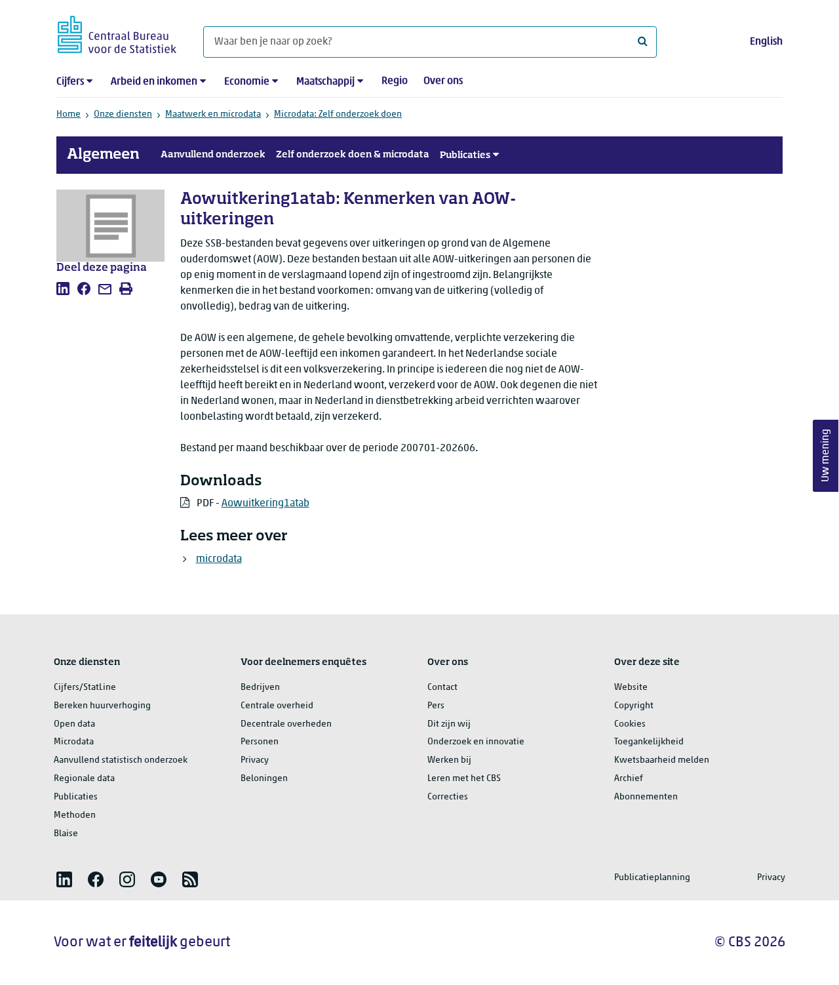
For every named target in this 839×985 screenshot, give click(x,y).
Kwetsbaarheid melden (661, 760)
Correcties (447, 797)
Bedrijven (260, 687)
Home (68, 114)
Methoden (75, 815)
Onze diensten (123, 114)
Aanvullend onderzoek (213, 154)
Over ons (443, 81)
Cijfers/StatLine (85, 687)
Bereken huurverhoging (102, 706)
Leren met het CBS (464, 778)
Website (631, 687)
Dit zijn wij (449, 724)
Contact (442, 687)
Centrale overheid (277, 706)
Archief (628, 778)
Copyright (634, 706)
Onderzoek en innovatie (475, 742)
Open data (74, 724)
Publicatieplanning (652, 878)
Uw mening (826, 456)
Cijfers (70, 82)
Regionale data (84, 778)
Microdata (74, 742)
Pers (435, 706)
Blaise (66, 834)
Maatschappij (325, 82)
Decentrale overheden (286, 724)
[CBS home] (117, 32)
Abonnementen (646, 797)
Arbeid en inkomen (154, 82)
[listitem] (63, 288)
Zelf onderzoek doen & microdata (352, 154)
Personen (260, 742)
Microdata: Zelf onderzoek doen (338, 114)
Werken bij (449, 760)
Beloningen (264, 778)
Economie (246, 82)
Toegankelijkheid (649, 742)
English (766, 42)
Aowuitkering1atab (265, 503)
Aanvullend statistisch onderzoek (120, 760)
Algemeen (103, 155)
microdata (219, 559)
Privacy (255, 760)
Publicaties (465, 155)
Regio (394, 81)
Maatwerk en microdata (213, 114)
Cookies (630, 724)
